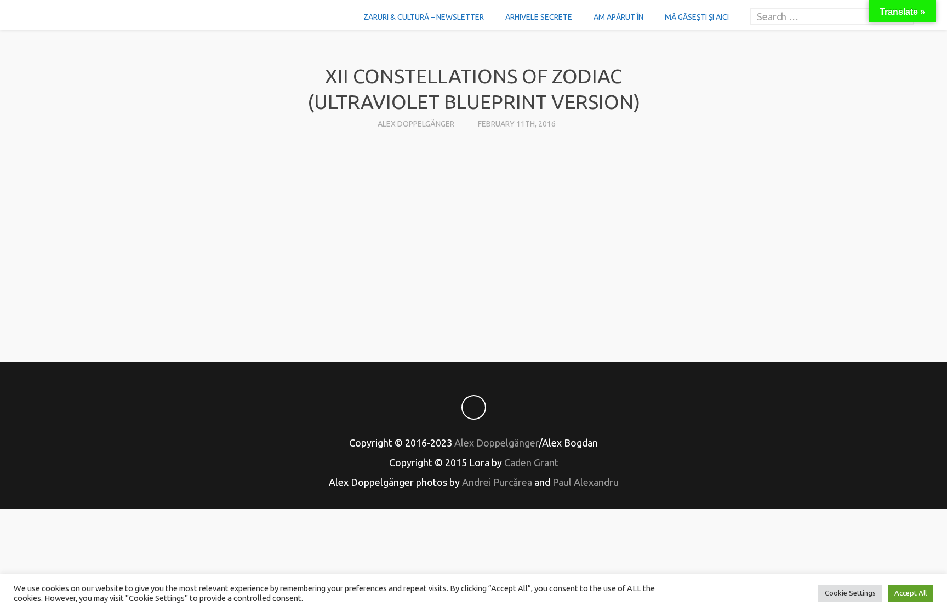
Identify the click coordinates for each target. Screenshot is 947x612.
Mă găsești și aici (697, 17)
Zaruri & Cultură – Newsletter (423, 17)
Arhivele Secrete (538, 17)
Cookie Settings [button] (850, 593)
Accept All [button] (910, 593)
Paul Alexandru (585, 482)
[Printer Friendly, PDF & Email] (473, 305)
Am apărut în (618, 17)
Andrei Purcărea (497, 482)
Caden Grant (531, 462)
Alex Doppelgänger (416, 123)
